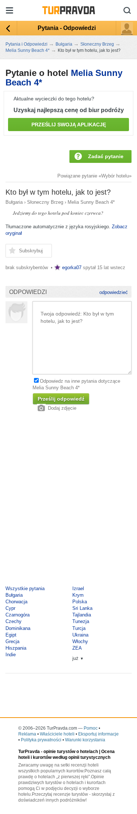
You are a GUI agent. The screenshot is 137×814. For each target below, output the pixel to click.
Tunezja (80, 621)
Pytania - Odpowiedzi (67, 28)
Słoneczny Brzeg (45, 202)
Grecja (12, 641)
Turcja (78, 628)
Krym (78, 595)
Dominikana (17, 628)
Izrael (78, 588)
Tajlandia (81, 615)
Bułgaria (14, 202)
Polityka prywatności (41, 739)
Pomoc (91, 728)
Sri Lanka (82, 608)
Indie (10, 654)
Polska (79, 601)
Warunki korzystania (85, 739)
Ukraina (80, 635)
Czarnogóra (17, 615)
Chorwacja (16, 601)
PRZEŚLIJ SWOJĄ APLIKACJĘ (68, 124)
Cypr (10, 608)
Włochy (80, 641)
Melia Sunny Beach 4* (91, 202)
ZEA (77, 648)
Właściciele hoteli (57, 734)
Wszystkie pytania (25, 588)
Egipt (10, 635)
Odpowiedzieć (113, 292)
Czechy (13, 621)
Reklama (27, 734)
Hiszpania (15, 648)
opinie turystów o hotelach (70, 751)
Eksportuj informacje (98, 734)
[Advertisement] (68, 498)
